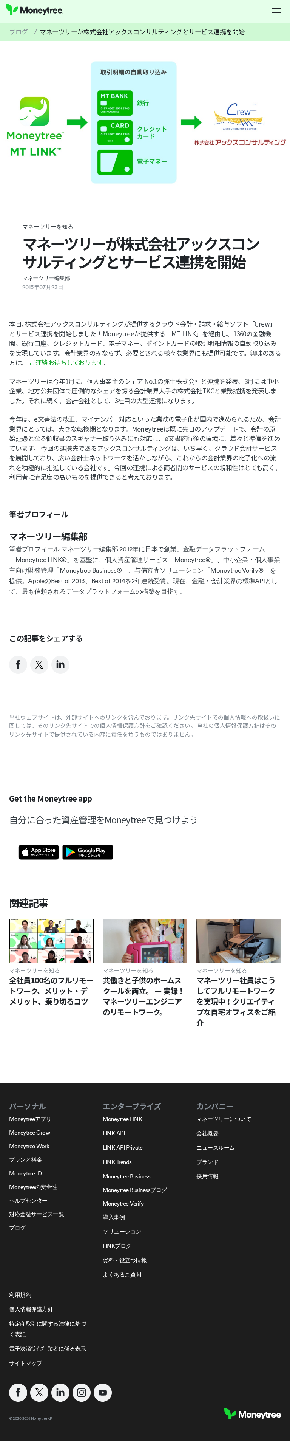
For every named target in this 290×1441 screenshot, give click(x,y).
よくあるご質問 (122, 1274)
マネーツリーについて (223, 1118)
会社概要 (207, 1133)
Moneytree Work (29, 1146)
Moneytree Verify (123, 1203)
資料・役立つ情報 (125, 1260)
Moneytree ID (25, 1173)
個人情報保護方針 (31, 1309)
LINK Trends (117, 1161)
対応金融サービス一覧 (36, 1214)
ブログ (18, 31)
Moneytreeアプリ (30, 1118)
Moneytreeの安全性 (33, 1186)
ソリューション (122, 1231)
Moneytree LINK (122, 1118)
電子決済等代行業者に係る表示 (47, 1348)
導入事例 (114, 1217)
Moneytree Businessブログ (135, 1189)
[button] (276, 10)
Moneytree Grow (29, 1132)
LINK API (114, 1133)
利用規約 (20, 1295)
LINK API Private (122, 1147)
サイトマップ (25, 1363)
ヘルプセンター (28, 1200)
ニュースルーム (215, 1147)
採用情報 (207, 1176)
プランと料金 (25, 1159)
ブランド (207, 1161)
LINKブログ (117, 1245)
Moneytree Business (126, 1176)
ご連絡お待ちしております (65, 362)
